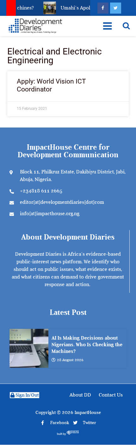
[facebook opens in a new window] (102, 8)
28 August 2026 (70, 360)
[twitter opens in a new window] (115, 8)
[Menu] (107, 26)
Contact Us (111, 395)
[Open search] (126, 25)
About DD (80, 395)
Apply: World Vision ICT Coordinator (51, 85)
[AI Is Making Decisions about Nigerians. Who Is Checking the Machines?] (28, 348)
